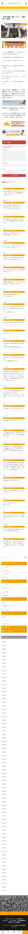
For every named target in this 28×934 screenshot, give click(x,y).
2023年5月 (4, 780)
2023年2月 (4, 791)
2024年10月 (4, 720)
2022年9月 (4, 808)
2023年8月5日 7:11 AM (8, 388)
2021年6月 (4, 862)
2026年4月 (4, 656)
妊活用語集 (5, 595)
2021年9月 (4, 851)
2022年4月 (4, 826)
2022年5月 (4, 823)
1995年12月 (4, 890)
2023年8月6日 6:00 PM (8, 279)
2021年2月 (4, 876)
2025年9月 (4, 681)
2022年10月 (4, 805)
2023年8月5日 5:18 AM (8, 405)
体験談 (4, 616)
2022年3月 (4, 830)
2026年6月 (4, 649)
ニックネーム (5, 163)
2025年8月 (4, 684)
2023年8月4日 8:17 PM (8, 460)
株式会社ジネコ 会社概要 (8, 630)
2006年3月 (4, 886)
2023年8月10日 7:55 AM (8, 230)
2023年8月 (4, 769)
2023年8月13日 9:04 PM (8, 202)
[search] (25, 557)
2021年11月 (4, 844)
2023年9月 (4, 766)
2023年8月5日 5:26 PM (8, 340)
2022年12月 (4, 798)
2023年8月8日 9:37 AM (8, 255)
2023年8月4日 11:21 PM (8, 418)
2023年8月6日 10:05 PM (8, 267)
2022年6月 (4, 819)
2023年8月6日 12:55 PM (8, 304)
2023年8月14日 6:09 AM (8, 188)
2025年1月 (4, 709)
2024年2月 (4, 748)
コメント (4, 149)
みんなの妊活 (5, 613)
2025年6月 (4, 691)
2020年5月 (4, 883)
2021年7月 (4, 858)
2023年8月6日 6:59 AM (8, 330)
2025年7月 (4, 688)
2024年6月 (4, 734)
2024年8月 (4, 727)
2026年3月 (4, 659)
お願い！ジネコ (10, 10)
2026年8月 (4, 641)
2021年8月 (4, 855)
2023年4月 (4, 784)
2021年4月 (4, 869)
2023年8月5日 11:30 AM (8, 368)
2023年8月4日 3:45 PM (8, 526)
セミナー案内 (5, 567)
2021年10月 (4, 847)
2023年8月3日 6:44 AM (8, 539)
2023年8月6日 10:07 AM (8, 319)
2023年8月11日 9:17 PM (8, 216)
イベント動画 (5, 591)
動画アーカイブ (6, 588)
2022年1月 (4, 837)
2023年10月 (4, 762)
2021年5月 (4, 865)
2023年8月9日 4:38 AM (8, 242)
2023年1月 (4, 794)
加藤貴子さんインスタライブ (8, 606)
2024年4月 (4, 741)
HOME (3, 10)
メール (4, 168)
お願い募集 (17, 10)
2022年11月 (4, 801)
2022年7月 (4, 815)
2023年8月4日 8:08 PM (8, 488)
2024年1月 (4, 752)
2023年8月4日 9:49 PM (8, 430)
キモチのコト (5, 599)
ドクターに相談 (6, 570)
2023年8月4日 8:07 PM (8, 500)
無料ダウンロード (6, 577)
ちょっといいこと (6, 620)
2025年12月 (4, 670)
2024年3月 (4, 744)
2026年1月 (4, 666)
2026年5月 (4, 652)
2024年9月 (4, 723)
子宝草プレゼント (6, 623)
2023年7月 (4, 773)
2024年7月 (4, 730)
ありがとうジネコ (17, 95)
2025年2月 (4, 705)
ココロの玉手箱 (6, 609)
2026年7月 (4, 645)
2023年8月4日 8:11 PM (8, 477)
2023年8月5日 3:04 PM (8, 354)
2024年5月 (4, 737)
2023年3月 (4, 787)
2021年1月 (4, 879)
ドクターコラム (6, 584)
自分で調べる (5, 581)
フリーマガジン (6, 574)
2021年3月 (4, 872)
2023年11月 (4, 759)
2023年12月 (4, 755)
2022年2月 (4, 833)
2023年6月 (4, 776)
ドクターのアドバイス (7, 563)
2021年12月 (4, 840)
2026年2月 (4, 663)
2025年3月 (4, 702)
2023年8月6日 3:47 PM (8, 291)
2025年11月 (4, 673)
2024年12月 (4, 713)
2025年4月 (4, 698)
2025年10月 (4, 677)
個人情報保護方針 (6, 627)
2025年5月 (4, 695)
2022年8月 (4, 812)
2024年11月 (4, 716)
